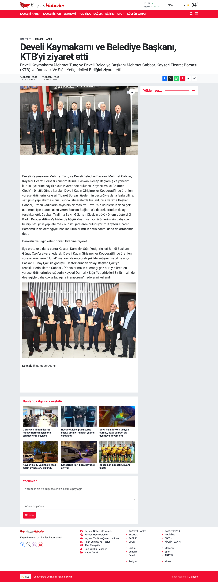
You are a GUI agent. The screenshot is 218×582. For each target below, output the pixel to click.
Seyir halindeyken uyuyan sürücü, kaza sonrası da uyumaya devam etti (114, 432)
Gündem (133, 551)
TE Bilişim (192, 576)
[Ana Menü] (196, 14)
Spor (167, 551)
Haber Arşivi (91, 552)
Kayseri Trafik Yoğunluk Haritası (102, 538)
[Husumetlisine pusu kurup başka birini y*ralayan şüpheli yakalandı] (79, 416)
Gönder (29, 515)
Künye (168, 561)
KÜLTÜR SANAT (136, 13)
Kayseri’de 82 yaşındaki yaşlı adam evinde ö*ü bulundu (39, 466)
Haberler (25, 39)
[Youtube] (40, 544)
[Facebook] (22, 544)
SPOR (120, 13)
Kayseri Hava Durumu (96, 534)
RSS (26, 576)
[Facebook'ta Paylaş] (164, 78)
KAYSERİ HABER (30, 13)
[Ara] (192, 14)
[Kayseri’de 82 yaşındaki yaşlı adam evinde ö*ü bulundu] (40, 451)
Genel (132, 555)
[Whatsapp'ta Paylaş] (176, 78)
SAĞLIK (98, 13)
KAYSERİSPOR (52, 13)
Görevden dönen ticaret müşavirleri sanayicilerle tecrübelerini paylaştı (37, 432)
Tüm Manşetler (93, 545)
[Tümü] (193, 90)
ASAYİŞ (169, 555)
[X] (28, 544)
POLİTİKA (85, 13)
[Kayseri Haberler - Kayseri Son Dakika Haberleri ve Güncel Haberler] (42, 5)
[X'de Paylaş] (170, 78)
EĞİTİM (110, 13)
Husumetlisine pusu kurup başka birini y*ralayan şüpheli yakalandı (78, 432)
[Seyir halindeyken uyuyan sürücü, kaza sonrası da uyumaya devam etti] (117, 416)
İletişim (133, 561)
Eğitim (132, 548)
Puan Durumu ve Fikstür (97, 541)
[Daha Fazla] (182, 78)
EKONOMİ (70, 13)
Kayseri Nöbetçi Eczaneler (99, 531)
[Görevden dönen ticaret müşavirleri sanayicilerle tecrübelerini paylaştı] (40, 416)
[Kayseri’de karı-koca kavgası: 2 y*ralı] (79, 451)
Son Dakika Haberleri (96, 549)
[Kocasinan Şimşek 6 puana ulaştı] (117, 451)
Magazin (169, 548)
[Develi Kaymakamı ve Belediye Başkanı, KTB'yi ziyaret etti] (79, 120)
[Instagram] (34, 544)
